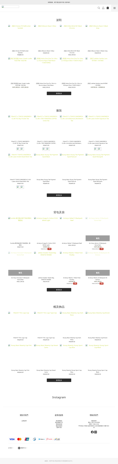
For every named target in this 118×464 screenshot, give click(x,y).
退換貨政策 (59, 424)
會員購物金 (59, 421)
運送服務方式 (59, 422)
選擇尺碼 (59, 427)
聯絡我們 (93, 421)
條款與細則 (59, 426)
